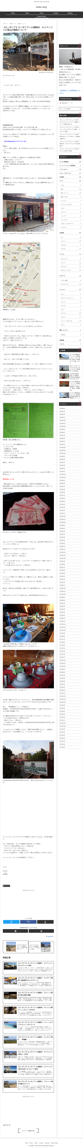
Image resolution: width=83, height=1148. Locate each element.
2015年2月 (62, 717)
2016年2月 (62, 690)
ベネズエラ (71, 245)
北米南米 (70, 232)
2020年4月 (62, 540)
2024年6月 (62, 465)
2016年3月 (62, 687)
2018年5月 (62, 609)
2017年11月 (63, 627)
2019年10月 (63, 558)
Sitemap (47, 1143)
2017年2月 (62, 654)
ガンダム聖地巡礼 (70, 161)
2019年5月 (62, 573)
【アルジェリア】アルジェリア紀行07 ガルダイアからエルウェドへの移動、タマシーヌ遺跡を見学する (70, 122)
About (36, 1143)
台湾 (71, 189)
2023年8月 (62, 483)
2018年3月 (62, 615)
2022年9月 (62, 492)
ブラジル (71, 248)
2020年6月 (62, 534)
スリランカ (71, 227)
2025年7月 (62, 435)
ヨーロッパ (70, 289)
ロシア (71, 324)
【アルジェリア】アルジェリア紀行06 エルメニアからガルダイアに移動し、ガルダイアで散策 (70, 129)
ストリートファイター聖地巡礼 (70, 165)
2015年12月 (63, 696)
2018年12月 (63, 588)
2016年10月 (63, 666)
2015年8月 (62, 708)
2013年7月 (62, 741)
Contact (41, 1143)
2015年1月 (62, 720)
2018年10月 (63, 594)
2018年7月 (62, 603)
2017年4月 (62, 648)
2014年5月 (62, 735)
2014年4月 (62, 738)
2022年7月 (62, 495)
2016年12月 (63, 660)
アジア (70, 180)
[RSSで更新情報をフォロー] (41, 931)
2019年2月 (62, 582)
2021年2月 (62, 510)
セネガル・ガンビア (71, 270)
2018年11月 (63, 591)
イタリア (71, 317)
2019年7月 (62, 567)
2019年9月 (62, 561)
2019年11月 (63, 555)
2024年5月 (62, 468)
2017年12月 (63, 624)
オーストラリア (71, 284)
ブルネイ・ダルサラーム (71, 223)
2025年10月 (63, 426)
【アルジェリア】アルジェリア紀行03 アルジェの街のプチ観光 (70, 150)
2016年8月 (62, 672)
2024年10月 (63, 453)
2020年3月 (62, 543)
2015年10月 (63, 702)
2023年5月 (62, 489)
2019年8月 (62, 564)
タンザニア (7, 885)
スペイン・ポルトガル (71, 321)
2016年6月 (62, 678)
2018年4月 (62, 612)
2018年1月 (62, 621)
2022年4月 (62, 501)
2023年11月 (63, 477)
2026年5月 (62, 417)
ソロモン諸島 (71, 280)
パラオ (71, 185)
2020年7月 (62, 531)
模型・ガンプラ (70, 330)
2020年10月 (63, 522)
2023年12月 (63, 474)
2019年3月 (62, 579)
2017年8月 (62, 636)
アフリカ (70, 254)
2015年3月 (62, 714)
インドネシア (71, 219)
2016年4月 (62, 684)
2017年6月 (62, 642)
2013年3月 (62, 747)
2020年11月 (63, 519)
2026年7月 (62, 411)
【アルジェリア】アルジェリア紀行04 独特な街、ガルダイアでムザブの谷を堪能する (70, 143)
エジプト (71, 262)
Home (26, 1143)
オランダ (71, 305)
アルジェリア (71, 258)
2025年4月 (62, 444)
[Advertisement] (28, 903)
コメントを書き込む (28, 1131)
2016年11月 (63, 663)
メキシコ (71, 241)
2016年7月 (62, 675)
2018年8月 (62, 600)
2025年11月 (63, 423)
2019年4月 (62, 576)
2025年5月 (62, 441)
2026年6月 (62, 414)
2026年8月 (62, 408)
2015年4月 (62, 711)
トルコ (71, 309)
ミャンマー (71, 216)
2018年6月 (62, 606)
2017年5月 (62, 645)
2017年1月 (62, 657)
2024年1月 (62, 471)
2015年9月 (62, 705)
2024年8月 (62, 459)
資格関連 (70, 340)
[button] (79, 109)
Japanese (64, 103)
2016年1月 (62, 693)
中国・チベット (71, 193)
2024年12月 (63, 447)
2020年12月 (63, 516)
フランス (71, 301)
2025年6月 (62, 438)
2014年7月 (62, 732)
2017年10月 (63, 630)
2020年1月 (62, 549)
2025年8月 (62, 432)
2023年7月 (62, 486)
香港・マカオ (71, 196)
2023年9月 (62, 480)
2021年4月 (62, 504)
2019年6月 (62, 570)
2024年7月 (62, 462)
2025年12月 (63, 420)
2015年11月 (63, 699)
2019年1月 (62, 585)
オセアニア (70, 275)
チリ (71, 237)
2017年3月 (62, 651)
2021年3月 (62, 507)
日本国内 (70, 177)
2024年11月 (63, 450)
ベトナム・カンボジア (71, 204)
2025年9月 (62, 429)
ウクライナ (71, 313)
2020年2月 (62, 546)
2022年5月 (62, 498)
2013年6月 (62, 744)
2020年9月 (62, 525)
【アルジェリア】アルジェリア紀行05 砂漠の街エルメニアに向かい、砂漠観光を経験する (70, 136)
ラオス (71, 208)
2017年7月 (62, 639)
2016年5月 (62, 681)
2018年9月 (62, 597)
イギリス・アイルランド (71, 298)
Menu (31, 1143)
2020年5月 (62, 537)
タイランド (71, 212)
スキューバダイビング (70, 173)
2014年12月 (63, 723)
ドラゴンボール (70, 169)
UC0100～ (71, 334)
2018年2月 (62, 618)
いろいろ (70, 344)
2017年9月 (62, 633)
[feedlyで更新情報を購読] (15, 931)
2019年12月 (63, 552)
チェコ (71, 294)
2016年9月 (62, 669)
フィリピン (71, 200)
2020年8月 (62, 528)
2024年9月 (62, 456)
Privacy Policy (54, 1143)
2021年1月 (62, 513)
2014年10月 (63, 726)
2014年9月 (62, 729)
